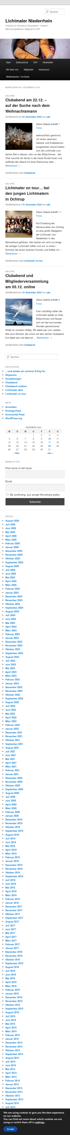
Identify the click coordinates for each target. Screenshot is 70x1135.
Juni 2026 (10, 528)
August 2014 (12, 1057)
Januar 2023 (12, 683)
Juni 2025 (10, 573)
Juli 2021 (10, 751)
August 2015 (12, 1012)
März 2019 (11, 853)
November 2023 (13, 645)
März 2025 (11, 585)
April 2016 (11, 982)
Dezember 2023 (13, 641)
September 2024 (14, 607)
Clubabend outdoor (16, 386)
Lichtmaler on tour (33, 260)
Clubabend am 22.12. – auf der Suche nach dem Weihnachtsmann (27, 105)
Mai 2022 (10, 713)
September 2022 (14, 698)
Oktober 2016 (12, 959)
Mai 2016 (10, 978)
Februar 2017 (12, 944)
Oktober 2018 (12, 872)
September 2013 (14, 1099)
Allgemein (11, 375)
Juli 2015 (10, 1016)
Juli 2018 (10, 880)
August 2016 (12, 967)
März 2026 (11, 539)
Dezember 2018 (13, 865)
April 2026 (11, 536)
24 (49, 445)
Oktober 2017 (12, 914)
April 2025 (11, 581)
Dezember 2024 (13, 596)
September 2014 (14, 1054)
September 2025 (14, 562)
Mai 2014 (10, 1069)
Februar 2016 (12, 989)
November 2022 (13, 691)
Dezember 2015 (13, 997)
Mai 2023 (10, 668)
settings (39, 1122)
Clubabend (29, 172)
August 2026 (12, 520)
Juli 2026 (10, 524)
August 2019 (12, 834)
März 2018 (11, 895)
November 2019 (13, 823)
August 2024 (12, 611)
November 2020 (13, 781)
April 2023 (11, 672)
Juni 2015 (10, 1020)
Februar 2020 (12, 812)
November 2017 (13, 910)
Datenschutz (22, 62)
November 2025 (13, 554)
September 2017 (14, 917)
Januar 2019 (12, 861)
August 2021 (12, 747)
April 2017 (11, 936)
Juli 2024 (10, 615)
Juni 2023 (10, 664)
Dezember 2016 (13, 951)
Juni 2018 (10, 883)
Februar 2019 (12, 857)
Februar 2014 (12, 1080)
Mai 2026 (10, 532)
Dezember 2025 (13, 551)
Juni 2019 (10, 842)
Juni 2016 (10, 974)
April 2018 (11, 891)
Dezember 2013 (13, 1088)
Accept (10, 1129)
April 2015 (11, 1027)
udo (48, 116)
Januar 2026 (12, 547)
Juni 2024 (10, 619)
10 (49, 438)
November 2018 (13, 868)
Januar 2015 (12, 1038)
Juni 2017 (10, 929)
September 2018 (14, 876)
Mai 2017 (10, 933)
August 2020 (12, 793)
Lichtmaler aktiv (14, 390)
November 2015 (13, 1001)
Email (8, 481)
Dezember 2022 (13, 687)
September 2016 (14, 963)
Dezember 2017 (13, 906)
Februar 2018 (12, 899)
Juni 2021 (10, 755)
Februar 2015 (12, 1035)
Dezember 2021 (13, 732)
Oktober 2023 (12, 649)
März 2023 (11, 675)
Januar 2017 (12, 948)
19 (9, 445)
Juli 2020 (10, 796)
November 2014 (13, 1046)
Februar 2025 (12, 588)
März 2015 (11, 1031)
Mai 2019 (10, 846)
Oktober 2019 (12, 827)
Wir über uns (12, 69)
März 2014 (11, 1076)
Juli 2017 (10, 925)
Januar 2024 (12, 638)
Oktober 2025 (12, 558)
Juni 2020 (10, 800)
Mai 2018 (10, 887)
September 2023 (14, 653)
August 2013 (12, 1103)
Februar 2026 (12, 543)
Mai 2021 (10, 759)
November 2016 (13, 955)
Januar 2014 (12, 1084)
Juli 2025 (10, 570)
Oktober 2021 (12, 740)
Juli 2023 (10, 660)
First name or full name (18, 468)
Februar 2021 (12, 770)
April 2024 (11, 626)
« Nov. (16, 453)
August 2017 (12, 921)
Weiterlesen (13, 165)
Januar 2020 (12, 815)
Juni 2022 (10, 709)
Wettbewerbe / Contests (17, 76)
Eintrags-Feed (13, 410)
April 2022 (11, 717)
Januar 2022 (12, 728)
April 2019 (11, 849)
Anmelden (11, 407)
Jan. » (50, 453)
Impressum (44, 69)
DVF (35, 62)
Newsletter (48, 62)
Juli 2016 (10, 970)
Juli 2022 (10, 706)
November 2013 (13, 1091)
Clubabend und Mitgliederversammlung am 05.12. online (26, 281)
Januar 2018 (12, 902)
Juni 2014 (10, 1065)
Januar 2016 (12, 993)
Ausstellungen (13, 378)
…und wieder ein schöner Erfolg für (25, 371)
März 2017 (11, 940)
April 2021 (11, 762)
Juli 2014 (10, 1061)
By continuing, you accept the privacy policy (35, 494)
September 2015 (14, 1008)
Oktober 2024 (12, 604)
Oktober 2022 (12, 694)
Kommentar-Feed (14, 414)
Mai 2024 (10, 623)
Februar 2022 (12, 725)
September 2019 (14, 830)
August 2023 (12, 657)
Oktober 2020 (12, 785)
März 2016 (11, 986)
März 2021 (11, 766)
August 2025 (12, 566)
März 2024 (11, 630)
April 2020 (11, 804)
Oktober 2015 (12, 1004)
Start (8, 62)
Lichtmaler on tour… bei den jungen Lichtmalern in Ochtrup (27, 193)
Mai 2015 (10, 1023)
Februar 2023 (12, 679)
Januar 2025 (12, 592)
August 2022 (12, 702)
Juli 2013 (10, 1107)
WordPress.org (13, 418)
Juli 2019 (10, 838)
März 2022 (11, 721)
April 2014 (11, 1072)
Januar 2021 (12, 774)
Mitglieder (29, 69)
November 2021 (13, 736)
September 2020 (14, 789)
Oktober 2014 (12, 1050)
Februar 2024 (12, 634)
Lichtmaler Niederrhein (28, 21)
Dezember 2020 (13, 778)
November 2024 (13, 600)
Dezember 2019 (13, 819)
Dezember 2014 (13, 1042)
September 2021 (14, 744)
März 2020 (11, 808)
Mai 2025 (10, 577)
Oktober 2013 (12, 1095)
